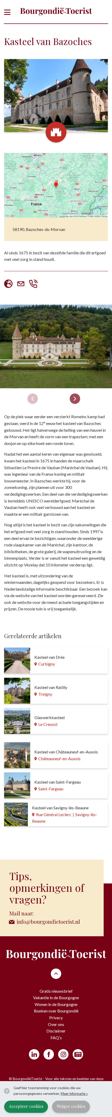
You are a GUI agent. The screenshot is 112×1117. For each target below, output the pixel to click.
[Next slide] (75, 398)
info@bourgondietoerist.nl (48, 921)
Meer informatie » (74, 1094)
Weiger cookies (71, 1106)
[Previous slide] (32, 398)
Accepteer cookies (26, 1106)
